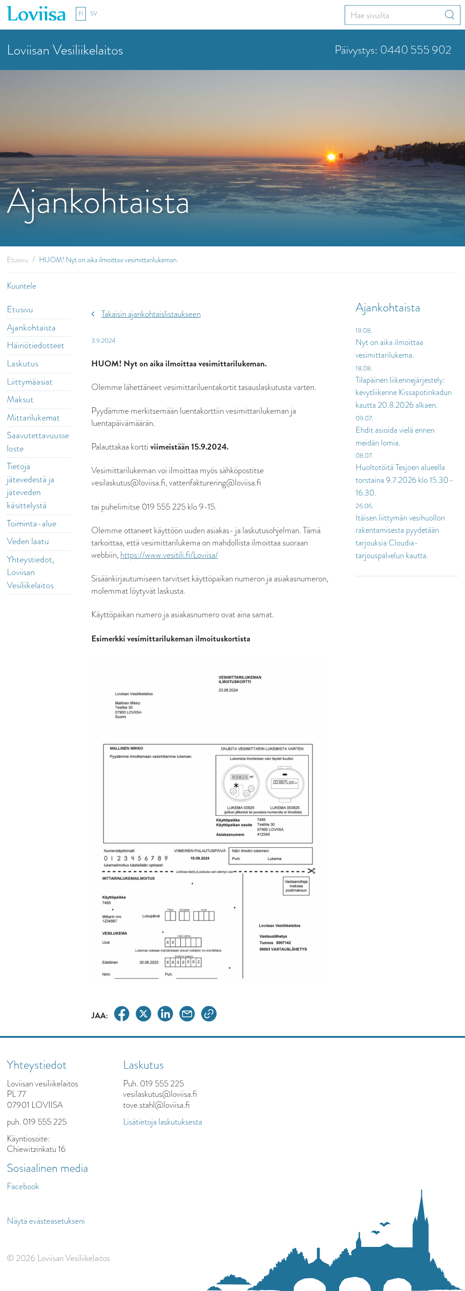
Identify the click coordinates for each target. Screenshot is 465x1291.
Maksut (20, 399)
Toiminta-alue (31, 523)
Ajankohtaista (31, 327)
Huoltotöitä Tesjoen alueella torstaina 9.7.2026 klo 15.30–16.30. (405, 479)
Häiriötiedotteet (35, 345)
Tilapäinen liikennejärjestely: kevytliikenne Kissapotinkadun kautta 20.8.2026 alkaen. (404, 392)
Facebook (23, 1186)
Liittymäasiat (30, 381)
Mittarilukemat (33, 417)
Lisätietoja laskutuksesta (162, 1122)
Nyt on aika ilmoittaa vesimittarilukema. (389, 348)
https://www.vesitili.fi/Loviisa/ (169, 555)
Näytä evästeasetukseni (46, 1221)
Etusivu (17, 260)
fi (81, 14)
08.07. (364, 455)
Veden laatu (28, 541)
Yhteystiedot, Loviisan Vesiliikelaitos (30, 572)
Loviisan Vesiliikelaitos (65, 50)
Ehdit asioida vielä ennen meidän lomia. (395, 436)
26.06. (364, 506)
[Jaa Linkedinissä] (165, 1015)
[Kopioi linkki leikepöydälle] (209, 1015)
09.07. (364, 418)
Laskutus (22, 363)
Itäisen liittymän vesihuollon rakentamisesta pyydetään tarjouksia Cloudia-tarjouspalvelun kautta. (400, 536)
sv (93, 14)
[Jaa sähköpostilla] (187, 1015)
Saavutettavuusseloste (38, 442)
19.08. (364, 330)
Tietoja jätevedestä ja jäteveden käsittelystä (30, 486)
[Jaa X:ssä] (143, 1015)
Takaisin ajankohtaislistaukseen (151, 314)
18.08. (364, 368)
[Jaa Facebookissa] (122, 1015)
